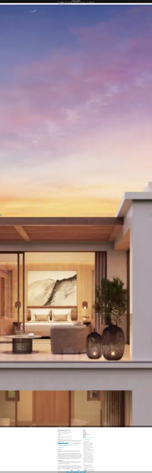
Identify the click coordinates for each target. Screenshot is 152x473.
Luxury (73, 430)
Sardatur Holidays (76, 1)
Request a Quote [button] (63, 443)
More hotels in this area (64, 431)
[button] (87, 2)
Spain (60, 431)
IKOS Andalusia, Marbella (63, 430)
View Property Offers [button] (76, 443)
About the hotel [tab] (62, 447)
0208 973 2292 (75, 445)
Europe (58, 431)
